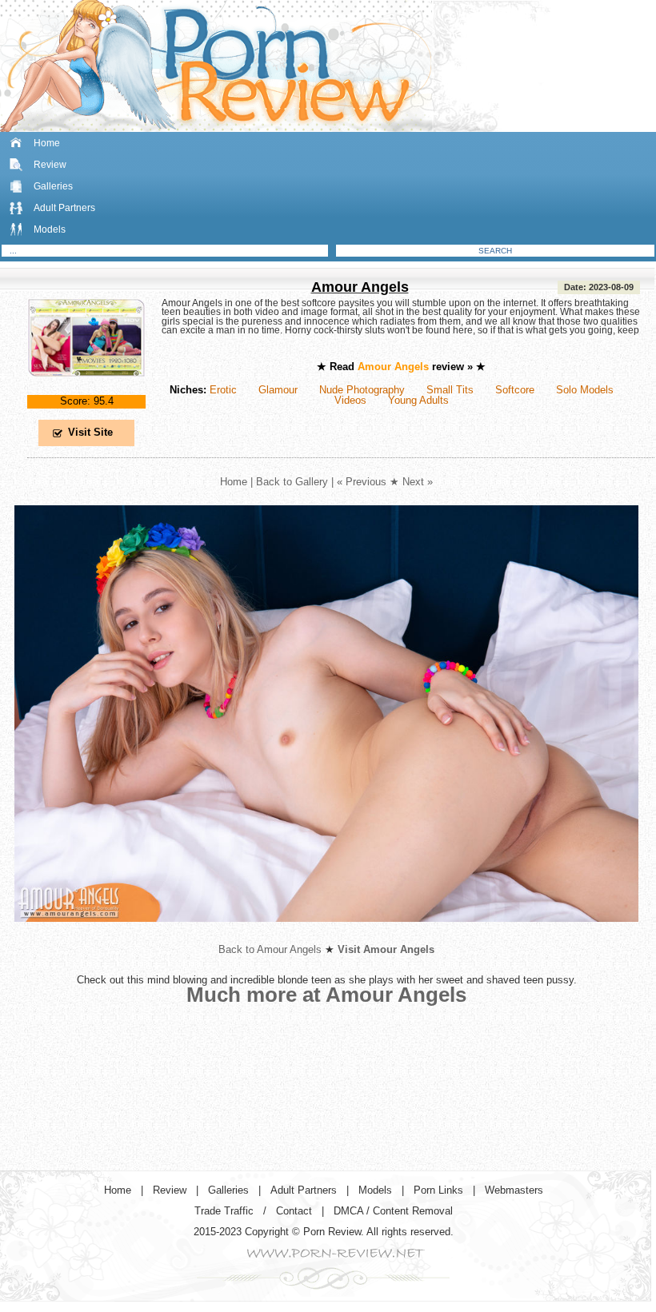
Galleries (53, 186)
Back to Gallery (292, 482)
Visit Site (90, 432)
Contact (294, 1211)
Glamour (278, 390)
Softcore (514, 390)
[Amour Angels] (86, 390)
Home (47, 143)
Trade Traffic (224, 1211)
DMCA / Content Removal (393, 1211)
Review (50, 164)
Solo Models (585, 390)
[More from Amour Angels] (326, 934)
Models (50, 229)
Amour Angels (360, 287)
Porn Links (438, 1190)
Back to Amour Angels (270, 949)
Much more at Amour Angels (326, 994)
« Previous (361, 482)
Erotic (223, 390)
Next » (417, 482)
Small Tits (450, 390)
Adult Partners (64, 208)
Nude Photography (362, 390)
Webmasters (514, 1190)
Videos (350, 400)
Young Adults (418, 400)
